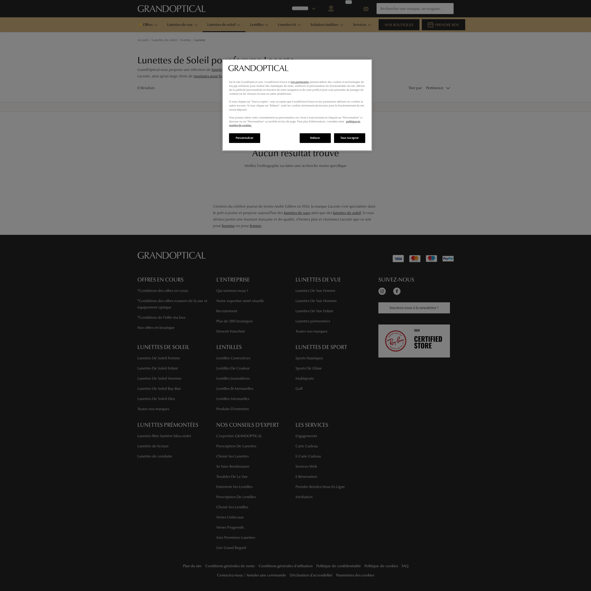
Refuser (315, 137)
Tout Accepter (350, 137)
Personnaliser (244, 137)
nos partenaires (300, 82)
